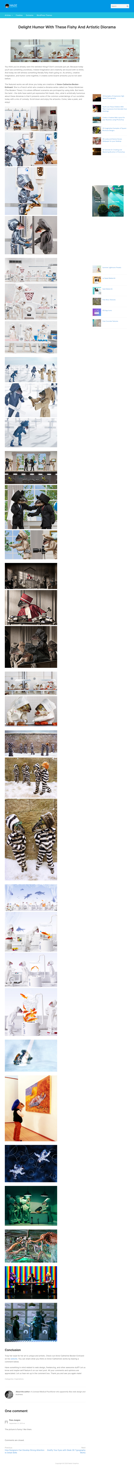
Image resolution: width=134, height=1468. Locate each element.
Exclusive (29, 15)
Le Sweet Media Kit (108, 278)
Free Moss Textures (109, 300)
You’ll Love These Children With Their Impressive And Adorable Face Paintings (114, 109)
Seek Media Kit (107, 289)
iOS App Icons (107, 310)
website (13, 1359)
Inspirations (18, 1379)
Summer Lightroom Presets (111, 268)
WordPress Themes (44, 15)
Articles (8, 15)
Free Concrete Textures (110, 321)
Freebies (19, 15)
